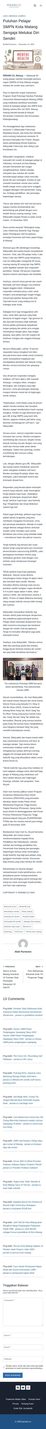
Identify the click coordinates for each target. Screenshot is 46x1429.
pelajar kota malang (32, 922)
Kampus (22, 16)
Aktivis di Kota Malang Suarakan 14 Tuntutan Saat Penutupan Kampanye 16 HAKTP (11, 977)
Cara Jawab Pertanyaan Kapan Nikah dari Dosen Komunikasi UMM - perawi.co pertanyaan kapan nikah (22, 1269)
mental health (28, 917)
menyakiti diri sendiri (12, 922)
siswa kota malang (33, 932)
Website (8, 1359)
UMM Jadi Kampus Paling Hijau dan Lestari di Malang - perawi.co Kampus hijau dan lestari (22, 1144)
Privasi (15, 1404)
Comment (9, 1300)
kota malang (27, 911)
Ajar (5, 16)
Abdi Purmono (10, 44)
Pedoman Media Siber (16, 1399)
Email (7, 1347)
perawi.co (27, 926)
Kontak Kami (34, 1399)
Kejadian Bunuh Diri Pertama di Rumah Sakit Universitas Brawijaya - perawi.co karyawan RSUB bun (22, 1205)
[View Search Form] (35, 5)
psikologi (8, 932)
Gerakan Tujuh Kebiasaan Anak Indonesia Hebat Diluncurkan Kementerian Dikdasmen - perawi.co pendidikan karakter (23, 1011)
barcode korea (10, 906)
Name (7, 1335)
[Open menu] (41, 5)
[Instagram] (28, 1387)
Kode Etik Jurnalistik (23, 1408)
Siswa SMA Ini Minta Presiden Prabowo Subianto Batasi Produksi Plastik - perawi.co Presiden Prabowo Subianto (23, 1164)
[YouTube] (23, 1387)
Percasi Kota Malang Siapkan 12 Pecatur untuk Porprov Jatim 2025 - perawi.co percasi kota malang (23, 1249)
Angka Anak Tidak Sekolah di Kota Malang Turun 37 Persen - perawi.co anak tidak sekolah (22, 1184)
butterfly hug (24, 906)
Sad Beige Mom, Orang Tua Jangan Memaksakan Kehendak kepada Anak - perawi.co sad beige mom (21, 1100)
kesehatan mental (11, 911)
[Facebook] (18, 1387)
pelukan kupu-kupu (12, 926)
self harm (19, 932)
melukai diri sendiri (12, 917)
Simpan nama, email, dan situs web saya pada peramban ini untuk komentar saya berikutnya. (24, 1367)
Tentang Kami (27, 1404)
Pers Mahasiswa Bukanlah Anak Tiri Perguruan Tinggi (34, 972)
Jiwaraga (13, 16)
